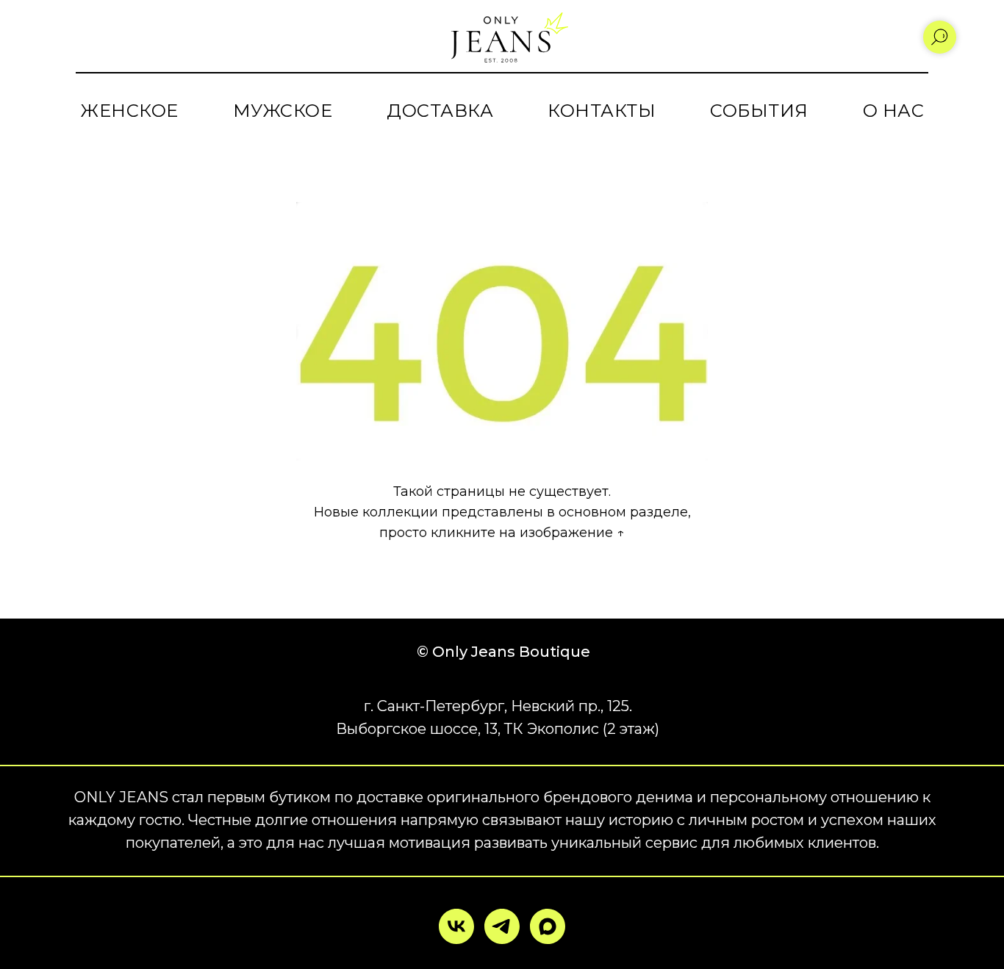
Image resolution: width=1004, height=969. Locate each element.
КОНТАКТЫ (602, 110)
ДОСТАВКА (440, 110)
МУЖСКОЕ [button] (283, 110)
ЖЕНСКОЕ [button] (129, 110)
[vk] (456, 926)
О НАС (894, 110)
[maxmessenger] (547, 926)
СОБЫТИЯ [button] (759, 110)
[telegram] (502, 926)
